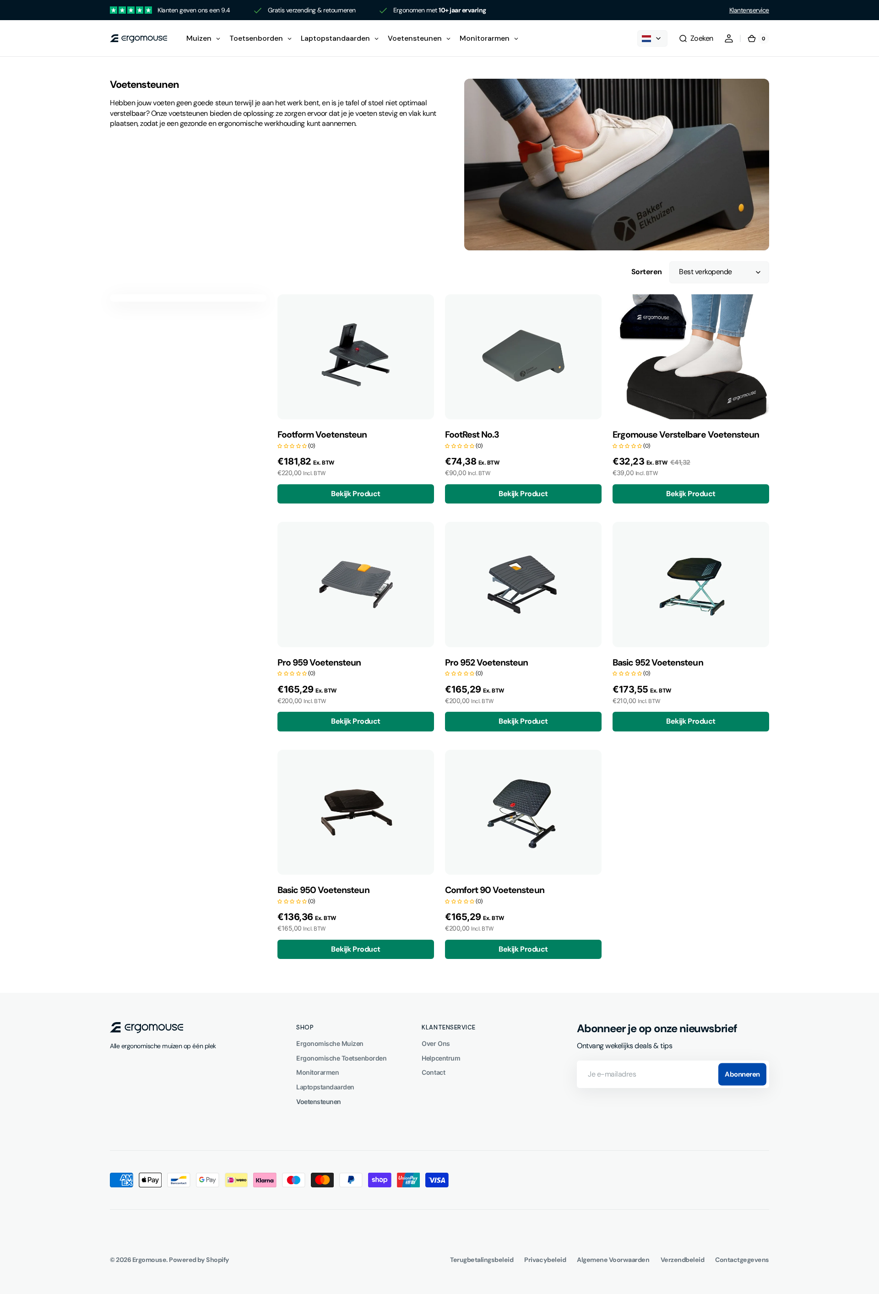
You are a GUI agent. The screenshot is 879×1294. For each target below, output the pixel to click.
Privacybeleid (545, 1260)
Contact (433, 1072)
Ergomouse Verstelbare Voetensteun (686, 434)
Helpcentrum (441, 1058)
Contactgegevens (742, 1260)
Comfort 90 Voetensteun (494, 890)
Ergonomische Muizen (330, 1043)
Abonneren (742, 1073)
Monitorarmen (317, 1072)
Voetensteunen (318, 1101)
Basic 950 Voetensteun (323, 890)
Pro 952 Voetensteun (486, 662)
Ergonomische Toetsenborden (341, 1058)
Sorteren (646, 271)
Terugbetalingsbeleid (481, 1260)
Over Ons (436, 1043)
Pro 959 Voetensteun (319, 662)
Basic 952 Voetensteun (658, 662)
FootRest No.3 (472, 434)
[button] (695, 38)
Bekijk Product (355, 493)
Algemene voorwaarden (613, 1260)
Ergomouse (149, 1260)
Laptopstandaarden (325, 1087)
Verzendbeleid (683, 1260)
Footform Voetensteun (322, 434)
